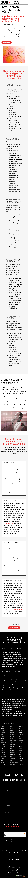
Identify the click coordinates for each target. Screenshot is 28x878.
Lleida (11, 742)
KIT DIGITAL (14, 859)
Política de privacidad (14, 867)
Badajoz (12, 736)
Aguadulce (3, 764)
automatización (8, 523)
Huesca (11, 738)
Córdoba (3, 730)
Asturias (3, 754)
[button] (24, 2)
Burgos (20, 748)
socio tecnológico (18, 609)
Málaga (2, 728)
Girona (20, 742)
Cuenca (2, 736)
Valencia (12, 732)
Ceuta (11, 760)
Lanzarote (20, 758)
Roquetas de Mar (14, 762)
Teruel (2, 740)
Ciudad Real (13, 740)
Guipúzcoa (12, 744)
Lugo (19, 754)
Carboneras (12, 764)
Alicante (3, 732)
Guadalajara (13, 734)
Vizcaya (3, 746)
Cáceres (20, 736)
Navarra (3, 744)
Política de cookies (14, 873)
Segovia (3, 752)
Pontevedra (12, 754)
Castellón (20, 732)
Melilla (20, 760)
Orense (11, 756)
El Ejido (2, 762)
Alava (19, 744)
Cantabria (12, 746)
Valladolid (12, 750)
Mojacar (20, 764)
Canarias (3, 758)
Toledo (2, 734)
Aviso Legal (14, 870)
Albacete (20, 734)
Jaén (11, 726)
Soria (2, 748)
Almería (3, 726)
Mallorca (3, 760)
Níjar (19, 762)
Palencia (3, 750)
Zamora (20, 750)
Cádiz (19, 728)
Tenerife (20, 756)
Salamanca (12, 752)
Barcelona (20, 740)
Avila (19, 752)
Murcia (20, 730)
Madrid (2, 738)
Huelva (11, 728)
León (11, 748)
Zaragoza (20, 738)
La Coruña (3, 756)
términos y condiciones (11, 826)
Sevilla (11, 730)
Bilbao (20, 746)
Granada (20, 726)
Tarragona (3, 742)
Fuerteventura (13, 758)
